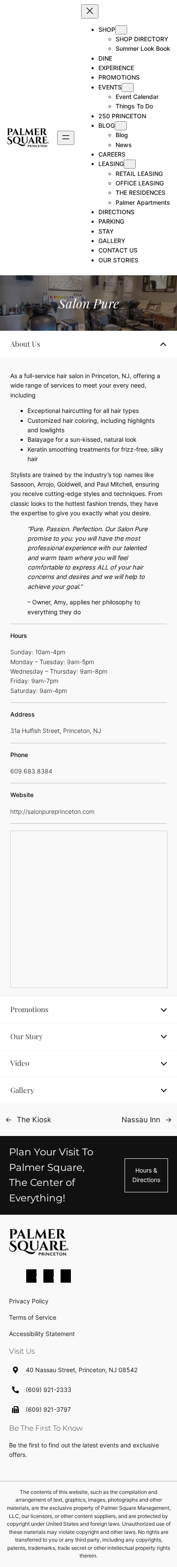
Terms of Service (32, 1317)
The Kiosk (34, 1119)
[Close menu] (89, 11)
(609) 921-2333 (48, 1389)
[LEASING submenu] (130, 164)
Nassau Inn (141, 1119)
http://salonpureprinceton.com (52, 811)
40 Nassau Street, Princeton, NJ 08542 (81, 1369)
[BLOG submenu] (121, 125)
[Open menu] (65, 138)
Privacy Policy (29, 1301)
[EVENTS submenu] (128, 87)
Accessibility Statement (42, 1333)
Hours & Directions (146, 1175)
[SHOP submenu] (121, 29)
